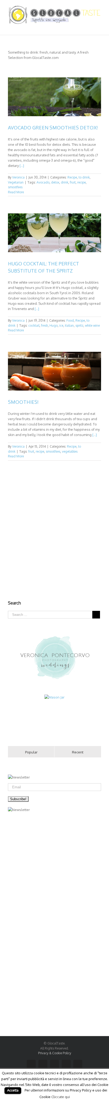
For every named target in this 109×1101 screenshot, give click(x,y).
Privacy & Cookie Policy (54, 1053)
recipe (81, 182)
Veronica (18, 177)
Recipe (72, 177)
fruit (73, 182)
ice (61, 325)
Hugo (53, 325)
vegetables (70, 451)
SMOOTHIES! (23, 402)
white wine (92, 325)
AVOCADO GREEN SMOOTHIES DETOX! (53, 127)
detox (55, 182)
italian (69, 325)
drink (64, 182)
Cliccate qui (60, 1096)
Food (70, 320)
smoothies (15, 187)
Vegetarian (16, 182)
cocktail (33, 325)
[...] (22, 165)
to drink (84, 177)
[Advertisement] (54, 532)
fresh (44, 325)
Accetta (13, 1090)
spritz (79, 325)
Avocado (43, 182)
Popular (31, 752)
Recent (77, 752)
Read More (16, 192)
